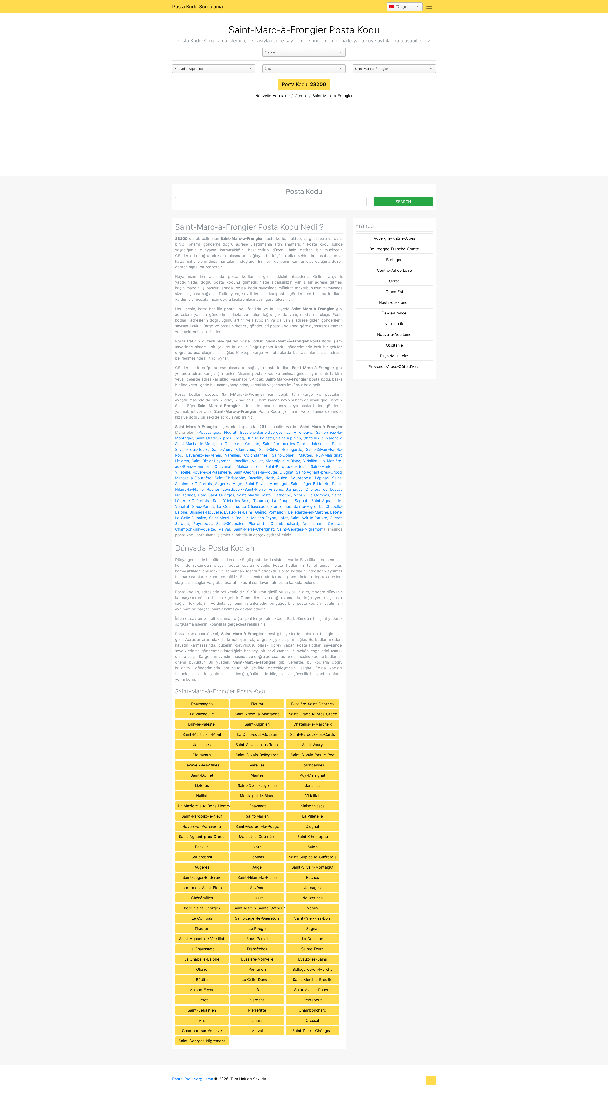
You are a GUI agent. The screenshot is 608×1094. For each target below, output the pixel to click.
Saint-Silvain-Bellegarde (280, 449)
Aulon (282, 478)
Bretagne (394, 259)
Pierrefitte (257, 523)
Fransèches (281, 506)
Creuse (301, 95)
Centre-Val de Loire (394, 270)
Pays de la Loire (394, 355)
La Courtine (228, 506)
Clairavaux (245, 449)
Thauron (260, 500)
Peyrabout (202, 523)
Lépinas (322, 478)
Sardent (182, 523)
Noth (269, 478)
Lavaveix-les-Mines (203, 455)
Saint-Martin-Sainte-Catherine (264, 495)
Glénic (260, 512)
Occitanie (394, 345)
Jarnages (294, 489)
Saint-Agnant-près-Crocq (319, 472)
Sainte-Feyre (305, 506)
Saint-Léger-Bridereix (310, 483)
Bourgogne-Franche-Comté (394, 249)
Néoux (299, 495)
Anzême (276, 489)
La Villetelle (312, 816)
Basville (255, 478)
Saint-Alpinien (288, 438)
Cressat (335, 523)
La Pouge (281, 500)
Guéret (336, 517)
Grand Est (394, 291)
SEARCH (403, 201)
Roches (213, 489)
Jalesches (319, 443)
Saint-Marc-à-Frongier (333, 95)
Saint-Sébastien (230, 523)
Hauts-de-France (394, 302)
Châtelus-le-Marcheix (322, 438)
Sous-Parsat (203, 506)
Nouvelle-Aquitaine (272, 95)
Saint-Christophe (230, 478)
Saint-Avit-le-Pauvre (309, 517)
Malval (224, 529)
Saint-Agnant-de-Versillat (201, 938)
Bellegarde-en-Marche (308, 512)
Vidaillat (310, 460)
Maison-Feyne (263, 517)
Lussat (336, 489)
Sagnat (301, 500)
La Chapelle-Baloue (201, 959)
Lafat (283, 517)
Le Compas (318, 495)
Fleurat (230, 432)
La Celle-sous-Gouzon (238, 443)
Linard (318, 523)
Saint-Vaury (222, 449)
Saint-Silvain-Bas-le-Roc (312, 754)
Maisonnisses (248, 466)
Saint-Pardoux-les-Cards (285, 443)
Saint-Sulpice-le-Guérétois (312, 857)
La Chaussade (255, 506)
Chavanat (223, 466)
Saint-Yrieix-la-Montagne (257, 714)
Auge (237, 483)
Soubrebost (301, 478)
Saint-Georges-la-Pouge (255, 472)
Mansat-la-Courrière (193, 478)
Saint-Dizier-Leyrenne (211, 460)
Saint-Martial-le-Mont (194, 443)
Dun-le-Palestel (260, 438)
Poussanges (209, 432)
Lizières (182, 460)
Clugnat (287, 472)
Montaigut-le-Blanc (283, 460)
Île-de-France (394, 313)
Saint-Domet (283, 455)
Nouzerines (185, 495)
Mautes (305, 455)
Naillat (257, 460)
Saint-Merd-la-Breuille (228, 517)
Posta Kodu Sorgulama (197, 7)
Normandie (394, 323)
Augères (222, 483)
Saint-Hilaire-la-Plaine (257, 877)
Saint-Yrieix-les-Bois (231, 500)
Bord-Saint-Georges (216, 495)
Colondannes (256, 455)
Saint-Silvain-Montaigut (266, 483)
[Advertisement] (304, 141)
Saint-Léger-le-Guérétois (257, 918)
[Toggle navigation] (429, 6)
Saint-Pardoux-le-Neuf (285, 466)
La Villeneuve (299, 432)
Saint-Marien (322, 466)
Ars (305, 523)
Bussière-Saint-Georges (261, 432)
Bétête (336, 512)
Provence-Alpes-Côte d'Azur (394, 366)
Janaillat (241, 460)
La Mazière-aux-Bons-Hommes (203, 806)
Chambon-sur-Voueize (195, 529)
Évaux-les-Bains (238, 512)
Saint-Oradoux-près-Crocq (219, 438)
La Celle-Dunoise (190, 517)
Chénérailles (316, 489)
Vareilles (232, 455)
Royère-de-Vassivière (212, 472)
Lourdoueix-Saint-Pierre (244, 489)
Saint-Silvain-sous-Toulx (257, 744)
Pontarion (277, 512)
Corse (394, 281)
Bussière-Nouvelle (206, 512)
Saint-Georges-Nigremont (300, 529)
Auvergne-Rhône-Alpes (394, 238)
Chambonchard (284, 523)
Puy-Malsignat (329, 455)
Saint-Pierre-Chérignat (253, 529)
